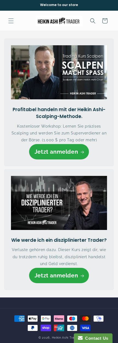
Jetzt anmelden (56, 151)
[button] (11, 21)
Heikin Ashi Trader (66, 337)
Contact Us (95, 338)
